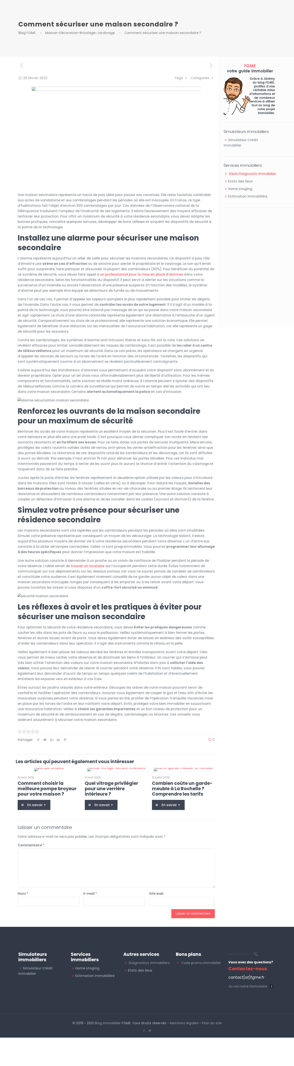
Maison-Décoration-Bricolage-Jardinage (80, 33)
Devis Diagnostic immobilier (252, 173)
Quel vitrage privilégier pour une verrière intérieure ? (111, 788)
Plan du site (212, 1023)
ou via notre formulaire (247, 986)
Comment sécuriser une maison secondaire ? (162, 33)
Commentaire (31, 845)
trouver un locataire (87, 566)
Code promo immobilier (201, 963)
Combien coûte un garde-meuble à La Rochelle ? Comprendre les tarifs (182, 788)
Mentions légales (184, 1023)
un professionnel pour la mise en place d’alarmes (141, 274)
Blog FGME (27, 33)
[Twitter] (150, 1030)
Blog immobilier (108, 1023)
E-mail (90, 893)
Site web (156, 893)
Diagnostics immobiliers (149, 963)
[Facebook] (144, 1030)
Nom (23, 893)
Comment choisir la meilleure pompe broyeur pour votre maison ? (47, 788)
